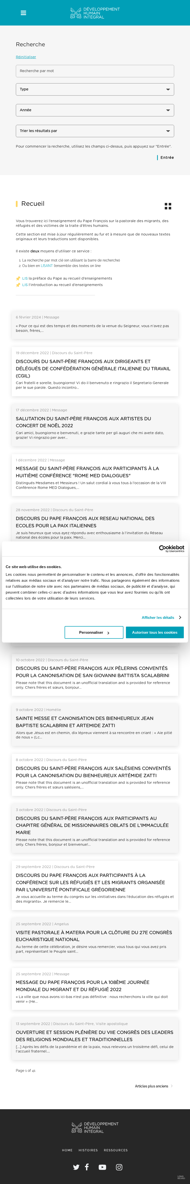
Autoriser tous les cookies (154, 632)
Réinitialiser (26, 57)
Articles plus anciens (151, 1086)
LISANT (47, 265)
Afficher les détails (158, 617)
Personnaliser (91, 632)
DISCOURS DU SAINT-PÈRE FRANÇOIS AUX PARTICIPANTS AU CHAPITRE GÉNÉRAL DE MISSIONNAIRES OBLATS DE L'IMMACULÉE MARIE (92, 825)
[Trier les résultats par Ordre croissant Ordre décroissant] (95, 133)
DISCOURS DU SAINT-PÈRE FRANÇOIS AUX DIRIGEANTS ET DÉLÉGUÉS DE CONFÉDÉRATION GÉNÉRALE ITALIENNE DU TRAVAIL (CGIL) (93, 369)
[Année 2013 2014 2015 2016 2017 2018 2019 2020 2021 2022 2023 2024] (95, 112)
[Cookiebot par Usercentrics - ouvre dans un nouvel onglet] (162, 549)
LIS (25, 278)
